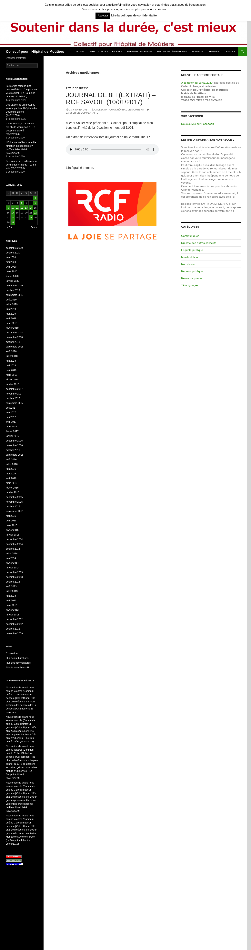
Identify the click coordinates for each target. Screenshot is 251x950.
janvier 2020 (12, 281)
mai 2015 (11, 516)
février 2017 (12, 431)
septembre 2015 (14, 511)
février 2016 (12, 487)
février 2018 (12, 379)
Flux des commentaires (18, 662)
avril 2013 (11, 600)
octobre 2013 (13, 581)
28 (30, 217)
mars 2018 (11, 375)
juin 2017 (11, 412)
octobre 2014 (13, 548)
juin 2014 (11, 558)
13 (26, 207)
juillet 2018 (12, 356)
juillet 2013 (12, 591)
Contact (230, 51)
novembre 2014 (14, 544)
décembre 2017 (14, 389)
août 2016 (11, 459)
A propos (213, 51)
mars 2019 (11, 323)
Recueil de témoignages (172, 51)
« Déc (10, 227)
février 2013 (12, 610)
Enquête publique (192, 250)
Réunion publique (192, 271)
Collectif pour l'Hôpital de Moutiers (119, 109)
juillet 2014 (12, 553)
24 (12, 217)
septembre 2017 (14, 403)
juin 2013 (11, 595)
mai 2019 (11, 313)
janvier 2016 (12, 492)
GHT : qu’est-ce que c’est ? (106, 51)
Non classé (188, 264)
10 (12, 207)
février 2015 (12, 530)
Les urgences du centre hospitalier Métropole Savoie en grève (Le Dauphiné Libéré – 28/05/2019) (21, 836)
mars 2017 (11, 426)
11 (17, 207)
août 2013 (11, 586)
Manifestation (189, 257)
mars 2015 (11, 525)
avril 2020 (11, 266)
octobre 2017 (13, 398)
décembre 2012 (14, 619)
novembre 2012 (14, 624)
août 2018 (11, 351)
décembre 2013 (14, 572)
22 (35, 212)
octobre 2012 (13, 628)
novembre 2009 (14, 633)
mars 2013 (11, 605)
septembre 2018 (14, 346)
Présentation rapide (139, 51)
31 (12, 222)
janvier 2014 (12, 567)
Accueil (80, 51)
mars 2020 (11, 271)
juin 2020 (11, 257)
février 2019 (12, 328)
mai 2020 (11, 262)
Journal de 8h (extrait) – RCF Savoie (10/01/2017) (111, 98)
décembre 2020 (14, 248)
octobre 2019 (13, 290)
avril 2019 (11, 318)
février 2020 (12, 276)
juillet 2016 (12, 464)
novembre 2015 (14, 501)
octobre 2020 (13, 252)
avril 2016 (11, 478)
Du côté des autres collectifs (198, 242)
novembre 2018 (14, 337)
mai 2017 (11, 417)
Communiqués (190, 235)
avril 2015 (11, 520)
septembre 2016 (14, 454)
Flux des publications (17, 658)
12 (21, 207)
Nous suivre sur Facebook (197, 123)
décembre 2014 (14, 539)
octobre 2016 (13, 450)
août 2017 (11, 407)
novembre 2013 (14, 577)
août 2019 (11, 299)
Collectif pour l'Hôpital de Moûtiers (35, 51)
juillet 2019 (12, 304)
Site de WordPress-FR (18, 667)
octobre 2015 (13, 506)
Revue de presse (77, 88)
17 (12, 212)
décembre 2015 (14, 497)
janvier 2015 (12, 534)
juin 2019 (11, 309)
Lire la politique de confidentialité (134, 15)
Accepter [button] (103, 15)
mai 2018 (11, 365)
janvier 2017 (12, 436)
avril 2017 (11, 422)
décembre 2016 (14, 440)
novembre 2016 (14, 445)
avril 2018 (11, 370)
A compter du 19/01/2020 (197, 82)
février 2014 (12, 563)
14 (30, 207)
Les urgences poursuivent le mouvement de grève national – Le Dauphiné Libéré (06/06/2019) (21, 803)
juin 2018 (11, 360)
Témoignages (189, 285)
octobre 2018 (13, 342)
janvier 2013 (12, 614)
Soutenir (197, 51)
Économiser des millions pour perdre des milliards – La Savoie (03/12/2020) (21, 165)
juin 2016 (11, 469)
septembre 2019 (14, 295)
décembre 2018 (14, 332)
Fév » (34, 227)
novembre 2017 (14, 393)
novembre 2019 (14, 285)
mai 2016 (11, 473)
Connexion (12, 653)
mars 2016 (11, 483)
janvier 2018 (12, 384)
